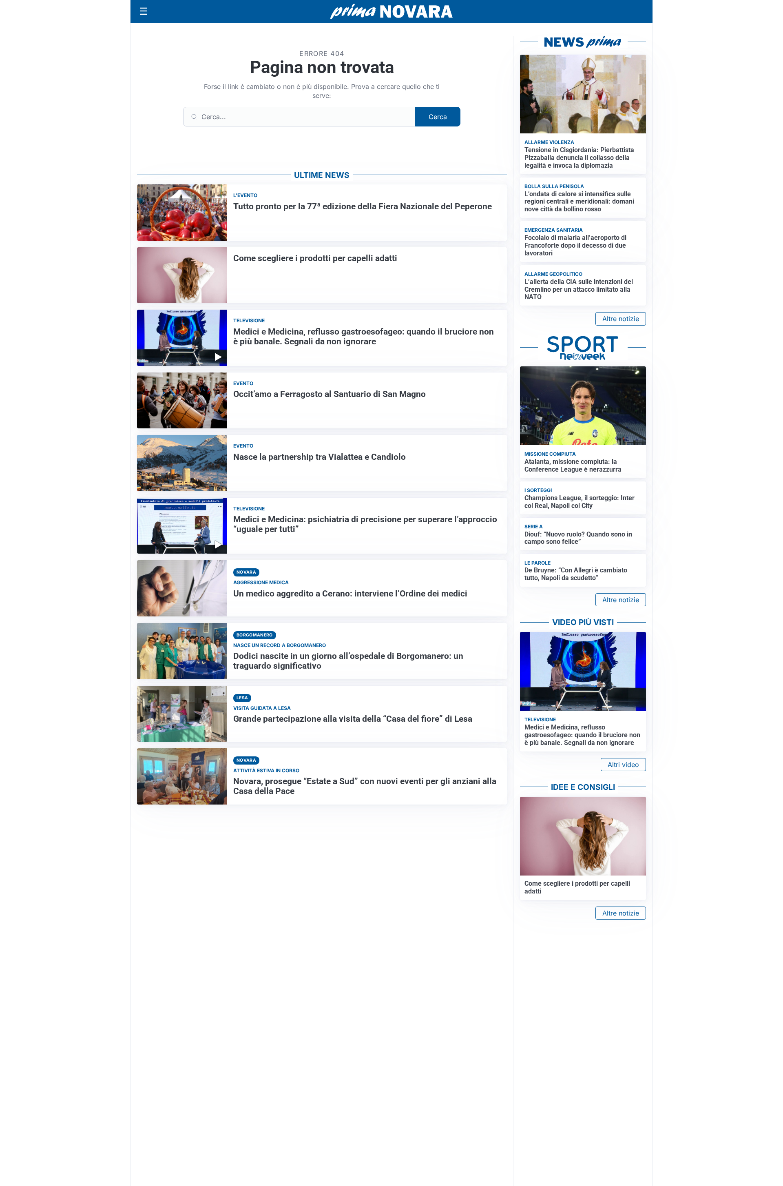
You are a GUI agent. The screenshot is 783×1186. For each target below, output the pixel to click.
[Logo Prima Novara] (391, 12)
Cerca (438, 117)
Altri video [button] (623, 764)
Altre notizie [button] (620, 319)
